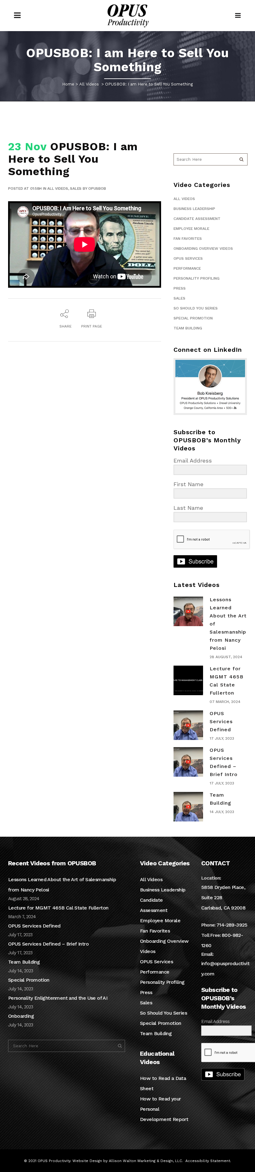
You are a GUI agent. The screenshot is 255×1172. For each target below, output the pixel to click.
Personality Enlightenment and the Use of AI (57, 998)
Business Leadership (194, 209)
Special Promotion (193, 318)
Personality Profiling (197, 278)
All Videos (89, 84)
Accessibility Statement (207, 1161)
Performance (187, 268)
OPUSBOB (97, 188)
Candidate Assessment (197, 218)
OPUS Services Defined (221, 721)
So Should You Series (196, 308)
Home (68, 84)
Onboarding (21, 1016)
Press (180, 288)
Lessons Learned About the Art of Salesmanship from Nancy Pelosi (62, 885)
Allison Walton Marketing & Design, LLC (145, 1161)
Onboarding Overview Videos (203, 248)
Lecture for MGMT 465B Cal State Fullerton (58, 908)
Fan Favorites (188, 238)
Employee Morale (191, 228)
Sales (75, 188)
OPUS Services (188, 258)
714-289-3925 (232, 925)
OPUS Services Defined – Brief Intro (48, 944)
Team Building (188, 328)
